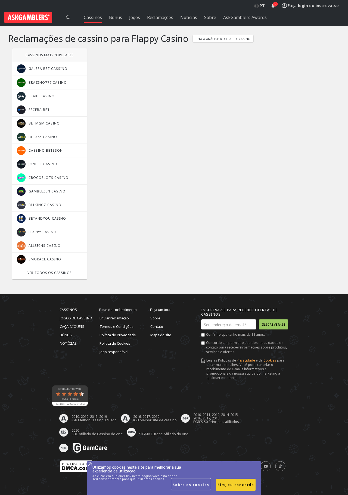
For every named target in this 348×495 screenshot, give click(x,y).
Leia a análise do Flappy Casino (223, 39)
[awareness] (90, 448)
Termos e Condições (116, 326)
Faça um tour (160, 309)
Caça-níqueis (72, 326)
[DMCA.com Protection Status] (76, 466)
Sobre (155, 318)
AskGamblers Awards (245, 17)
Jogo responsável (114, 351)
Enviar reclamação (114, 318)
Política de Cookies (115, 343)
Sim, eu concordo (235, 484)
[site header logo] (28, 17)
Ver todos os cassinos (49, 272)
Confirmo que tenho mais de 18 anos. (235, 334)
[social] (265, 466)
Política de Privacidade (118, 334)
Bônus (66, 334)
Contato (156, 326)
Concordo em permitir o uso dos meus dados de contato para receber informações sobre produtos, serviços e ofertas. (246, 347)
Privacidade (246, 360)
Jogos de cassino (76, 318)
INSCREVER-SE (273, 324)
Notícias (68, 343)
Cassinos (68, 309)
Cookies (269, 360)
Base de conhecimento (118, 309)
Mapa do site (160, 334)
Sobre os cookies (191, 484)
